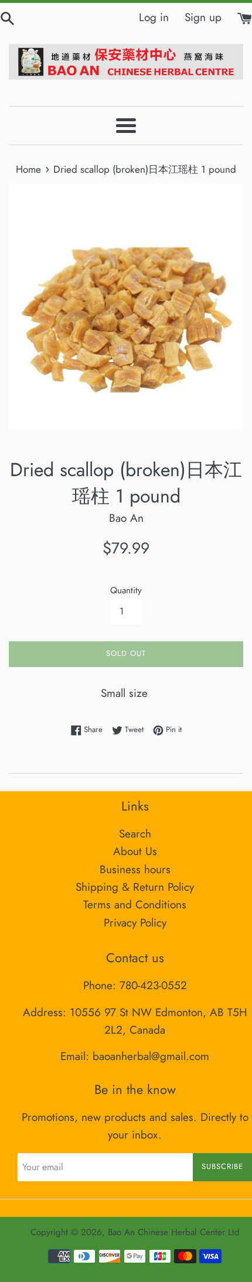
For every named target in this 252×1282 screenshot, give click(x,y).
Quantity (126, 590)
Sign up (203, 17)
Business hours (135, 869)
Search (135, 834)
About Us (135, 851)
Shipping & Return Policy (135, 887)
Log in (154, 17)
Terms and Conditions (134, 904)
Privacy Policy (135, 923)
